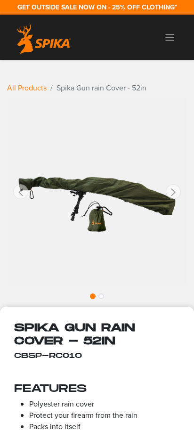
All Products (27, 87)
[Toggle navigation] (169, 37)
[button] (20, 191)
